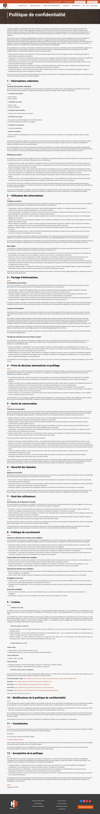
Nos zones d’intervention (55, 2)
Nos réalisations (76, 5)
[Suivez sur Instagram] (84, 801)
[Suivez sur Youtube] (90, 801)
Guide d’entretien (61, 809)
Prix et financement (68, 2)
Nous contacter (94, 5)
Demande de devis (92, 2)
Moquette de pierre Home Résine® (51, 5)
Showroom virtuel (85, 807)
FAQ (84, 5)
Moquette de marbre (35, 5)
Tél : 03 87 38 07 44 (80, 2)
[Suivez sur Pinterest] (87, 801)
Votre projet (66, 5)
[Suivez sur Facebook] (81, 801)
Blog (88, 5)
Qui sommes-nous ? (22, 5)
